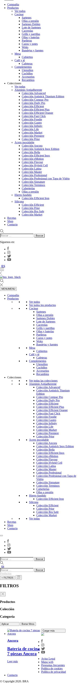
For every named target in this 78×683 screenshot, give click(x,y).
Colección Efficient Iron (35, 198)
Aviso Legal (48, 658)
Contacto (12, 224)
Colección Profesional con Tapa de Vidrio (46, 178)
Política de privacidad (53, 671)
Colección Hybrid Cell (35, 165)
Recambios (28, 80)
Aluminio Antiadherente (28, 89)
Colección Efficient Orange (37, 112)
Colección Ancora (32, 145)
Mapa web (47, 661)
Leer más (12, 661)
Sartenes (26, 17)
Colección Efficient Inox (36, 155)
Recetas (11, 217)
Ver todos (20, 11)
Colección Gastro (32, 122)
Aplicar (5, 624)
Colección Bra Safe (33, 211)
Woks (25, 47)
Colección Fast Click (34, 116)
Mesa (18, 53)
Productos (13, 7)
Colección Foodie (32, 119)
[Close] (1, 535)
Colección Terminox (33, 185)
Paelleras (27, 40)
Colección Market (32, 132)
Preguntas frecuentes (53, 665)
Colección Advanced (34, 93)
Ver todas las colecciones (43, 380)
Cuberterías (28, 188)
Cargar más (49, 630)
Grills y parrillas (31, 34)
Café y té (20, 60)
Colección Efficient (33, 106)
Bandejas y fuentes (32, 50)
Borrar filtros (28, 624)
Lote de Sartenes (31, 27)
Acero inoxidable (24, 142)
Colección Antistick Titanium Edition (43, 96)
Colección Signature (33, 181)
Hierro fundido (23, 194)
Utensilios (27, 70)
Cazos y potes (30, 43)
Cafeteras (27, 63)
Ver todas (20, 86)
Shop (10, 221)
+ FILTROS (7, 577)
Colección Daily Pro (33, 103)
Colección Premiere (33, 135)
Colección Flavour (32, 162)
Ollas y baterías (30, 37)
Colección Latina (31, 168)
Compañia (13, 4)
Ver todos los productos (42, 305)
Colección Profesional (34, 175)
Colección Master (32, 171)
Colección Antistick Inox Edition (40, 149)
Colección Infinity (32, 126)
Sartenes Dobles (31, 24)
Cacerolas (27, 30)
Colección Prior (31, 139)
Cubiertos (27, 57)
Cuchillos (27, 73)
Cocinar (19, 14)
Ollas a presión (30, 20)
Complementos (23, 66)
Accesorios (28, 76)
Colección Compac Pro (35, 99)
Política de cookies (52, 668)
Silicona (19, 201)
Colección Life (30, 129)
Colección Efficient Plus (36, 109)
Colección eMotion (33, 158)
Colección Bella (31, 152)
